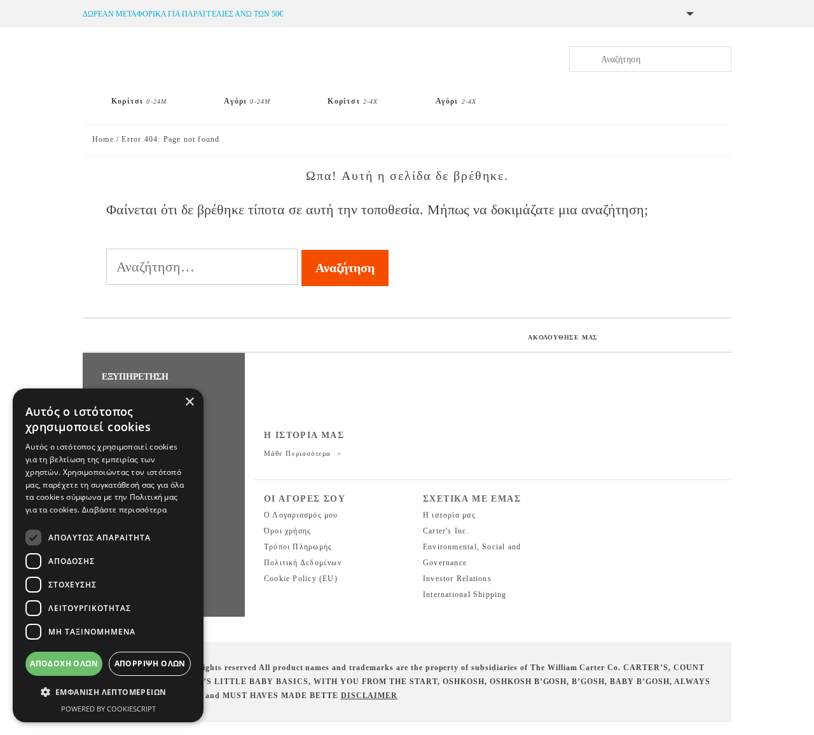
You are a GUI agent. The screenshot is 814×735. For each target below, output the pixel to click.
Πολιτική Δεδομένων (302, 562)
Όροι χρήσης (287, 530)
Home (103, 139)
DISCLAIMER (369, 695)
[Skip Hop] (548, 96)
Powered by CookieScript (108, 708)
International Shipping (465, 594)
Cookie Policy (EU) (301, 578)
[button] (108, 692)
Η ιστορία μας (449, 515)
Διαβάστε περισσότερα (124, 509)
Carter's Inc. (446, 530)
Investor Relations (457, 578)
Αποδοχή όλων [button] (64, 663)
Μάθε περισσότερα (299, 453)
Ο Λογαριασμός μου (301, 515)
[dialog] (108, 555)
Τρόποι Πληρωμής (298, 546)
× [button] (189, 402)
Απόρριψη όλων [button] (150, 663)
